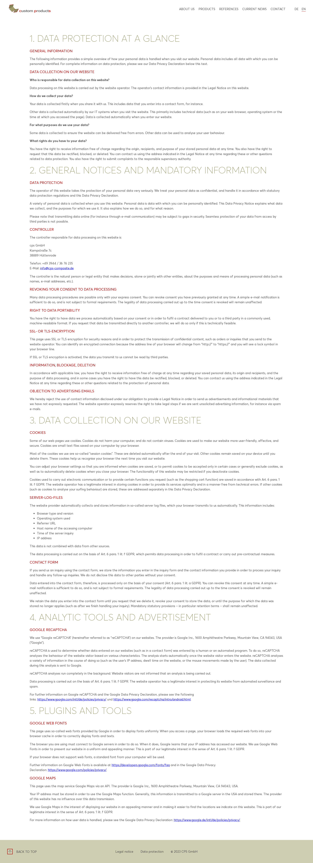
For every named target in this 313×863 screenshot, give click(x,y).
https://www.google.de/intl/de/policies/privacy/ (207, 820)
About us (187, 9)
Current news (254, 9)
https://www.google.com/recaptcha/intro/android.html (152, 699)
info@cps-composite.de (57, 268)
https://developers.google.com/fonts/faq (141, 765)
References (228, 9)
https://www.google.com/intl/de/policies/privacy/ (71, 699)
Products (207, 9)
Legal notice (124, 851)
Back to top (26, 852)
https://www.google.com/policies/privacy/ (77, 770)
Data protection (152, 851)
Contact (278, 9)
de (297, 9)
